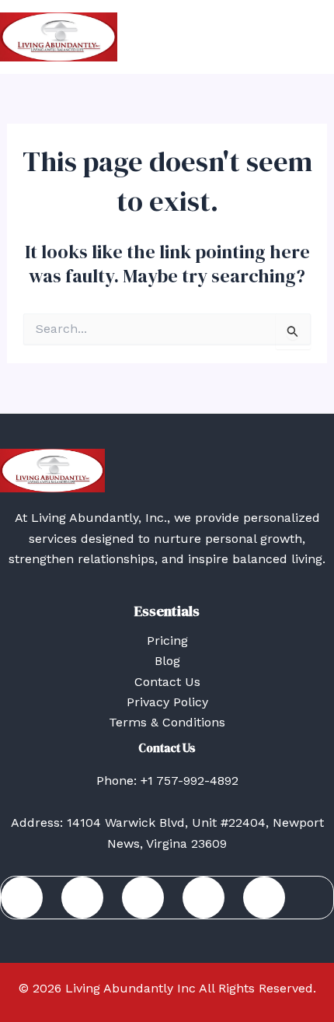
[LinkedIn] (82, 898)
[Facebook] (22, 898)
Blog (167, 660)
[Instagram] (203, 898)
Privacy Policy (167, 702)
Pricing (167, 640)
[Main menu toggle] (317, 37)
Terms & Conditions (167, 722)
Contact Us (167, 681)
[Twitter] (143, 898)
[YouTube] (264, 898)
